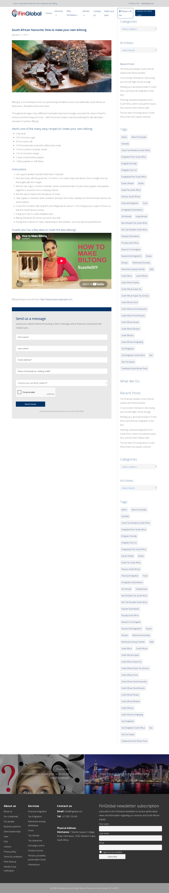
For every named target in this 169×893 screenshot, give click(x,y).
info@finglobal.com (147, 3)
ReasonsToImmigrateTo (131, 256)
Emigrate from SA (129, 170)
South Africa (126, 276)
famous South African (130, 196)
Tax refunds (33, 835)
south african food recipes (133, 315)
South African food (129, 302)
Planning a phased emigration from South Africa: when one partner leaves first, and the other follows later (138, 103)
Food (145, 203)
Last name (104, 833)
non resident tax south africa (134, 223)
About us (8, 811)
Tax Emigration (35, 816)
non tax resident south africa (134, 229)
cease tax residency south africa (135, 150)
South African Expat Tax (131, 289)
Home (15, 3)
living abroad (141, 216)
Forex (31, 830)
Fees (6, 836)
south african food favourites (134, 309)
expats (141, 183)
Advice (124, 137)
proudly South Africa (130, 243)
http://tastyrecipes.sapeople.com (56, 299)
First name (104, 824)
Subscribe (112, 856)
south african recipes (130, 329)
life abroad (126, 216)
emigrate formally (129, 163)
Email (101, 842)
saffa (151, 269)
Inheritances (34, 864)
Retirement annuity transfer (133, 269)
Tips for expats (128, 362)
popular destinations (130, 236)
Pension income (35, 850)
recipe (149, 256)
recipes (124, 262)
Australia (125, 143)
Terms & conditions (13, 856)
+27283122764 (133, 3)
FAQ (6, 841)
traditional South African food (134, 368)
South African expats (130, 282)
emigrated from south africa (133, 157)
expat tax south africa (130, 190)
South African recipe (130, 322)
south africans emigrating (132, 342)
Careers (7, 846)
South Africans (127, 335)
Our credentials (11, 816)
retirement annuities (141, 262)
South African (141, 276)
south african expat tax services (135, 295)
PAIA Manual (10, 861)
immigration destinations (132, 210)
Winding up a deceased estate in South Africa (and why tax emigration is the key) (138, 90)
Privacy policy (10, 851)
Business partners (12, 826)
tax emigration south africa (133, 355)
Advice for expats (138, 137)
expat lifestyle (127, 183)
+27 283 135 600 (70, 816)
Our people (9, 821)
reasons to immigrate (130, 249)
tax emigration (127, 348)
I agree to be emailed (112, 852)
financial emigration (129, 203)
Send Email (30, 404)
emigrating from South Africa (133, 176)
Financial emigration (37, 811)
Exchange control (36, 845)
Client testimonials (12, 831)
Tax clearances (35, 840)
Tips (151, 355)
